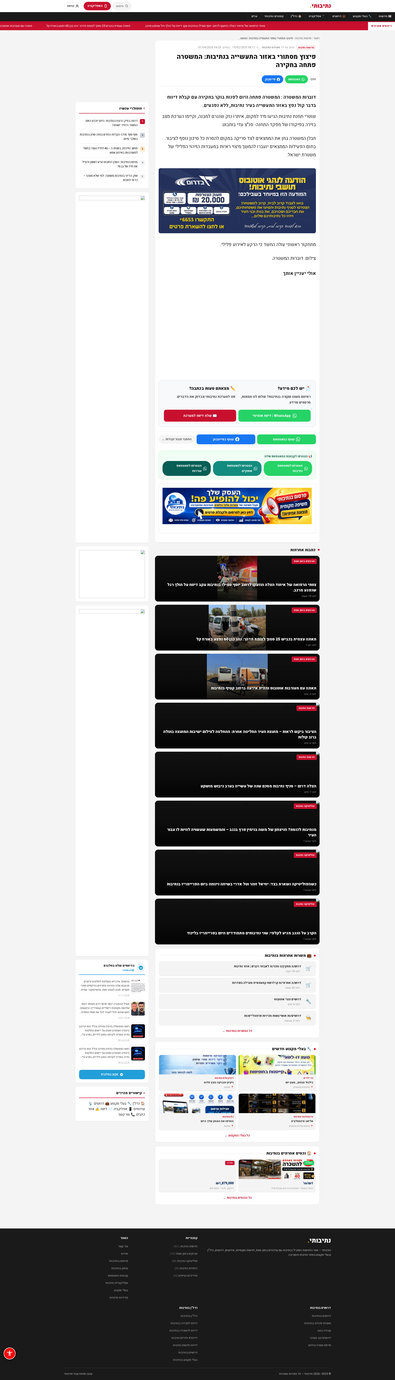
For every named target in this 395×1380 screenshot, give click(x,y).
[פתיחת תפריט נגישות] (10, 1353)
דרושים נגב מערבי (320, 1338)
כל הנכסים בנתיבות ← (237, 1198)
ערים (254, 16)
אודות (124, 1253)
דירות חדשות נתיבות (185, 1345)
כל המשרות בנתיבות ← (237, 1031)
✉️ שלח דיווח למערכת (200, 415)
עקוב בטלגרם (109, 1074)
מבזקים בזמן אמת (184, 1253)
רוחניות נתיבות (186, 1268)
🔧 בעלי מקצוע (362, 16)
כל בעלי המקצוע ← (237, 1135)
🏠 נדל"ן (296, 16)
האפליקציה (95, 6)
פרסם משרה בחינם (319, 1345)
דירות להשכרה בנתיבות (183, 1330)
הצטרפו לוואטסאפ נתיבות (290, 468)
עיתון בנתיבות (119, 1268)
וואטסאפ (294, 79)
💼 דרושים (339, 16)
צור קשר (123, 1246)
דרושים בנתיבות (321, 1316)
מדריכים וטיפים (185, 1275)
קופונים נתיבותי (274, 16)
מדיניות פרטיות (118, 1297)
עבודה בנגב (324, 1330)
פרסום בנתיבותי (118, 1261)
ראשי (317, 38)
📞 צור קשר (126, 1114)
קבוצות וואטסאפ (118, 1275)
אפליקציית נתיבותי (116, 1283)
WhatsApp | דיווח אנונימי (272, 415)
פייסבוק (270, 79)
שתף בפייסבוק (223, 439)
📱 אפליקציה (317, 16)
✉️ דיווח (107, 1109)
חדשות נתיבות (303, 38)
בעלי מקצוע (121, 1290)
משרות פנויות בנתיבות (317, 1323)
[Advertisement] (237, 328)
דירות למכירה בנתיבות (184, 1323)
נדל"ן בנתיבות (189, 1316)
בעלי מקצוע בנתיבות (185, 1360)
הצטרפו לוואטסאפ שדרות (189, 468)
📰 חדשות (385, 16)
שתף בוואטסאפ (284, 439)
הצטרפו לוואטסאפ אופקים (239, 468)
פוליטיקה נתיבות (185, 1261)
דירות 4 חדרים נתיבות (184, 1338)
